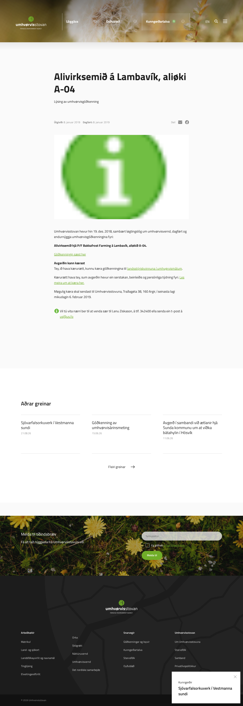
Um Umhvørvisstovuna (187, 642)
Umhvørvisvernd (81, 662)
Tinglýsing (26, 666)
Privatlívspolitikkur (185, 666)
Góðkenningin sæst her (70, 254)
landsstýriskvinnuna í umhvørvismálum (154, 268)
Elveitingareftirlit (30, 674)
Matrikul (26, 642)
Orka (75, 637)
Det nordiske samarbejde (86, 670)
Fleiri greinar (116, 466)
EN (207, 21)
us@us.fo (66, 316)
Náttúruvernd (80, 653)
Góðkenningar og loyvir (136, 642)
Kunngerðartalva (132, 650)
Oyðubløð (128, 666)
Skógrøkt (77, 645)
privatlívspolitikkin (174, 545)
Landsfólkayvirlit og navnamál (38, 658)
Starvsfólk (129, 658)
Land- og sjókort (30, 650)
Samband (180, 658)
